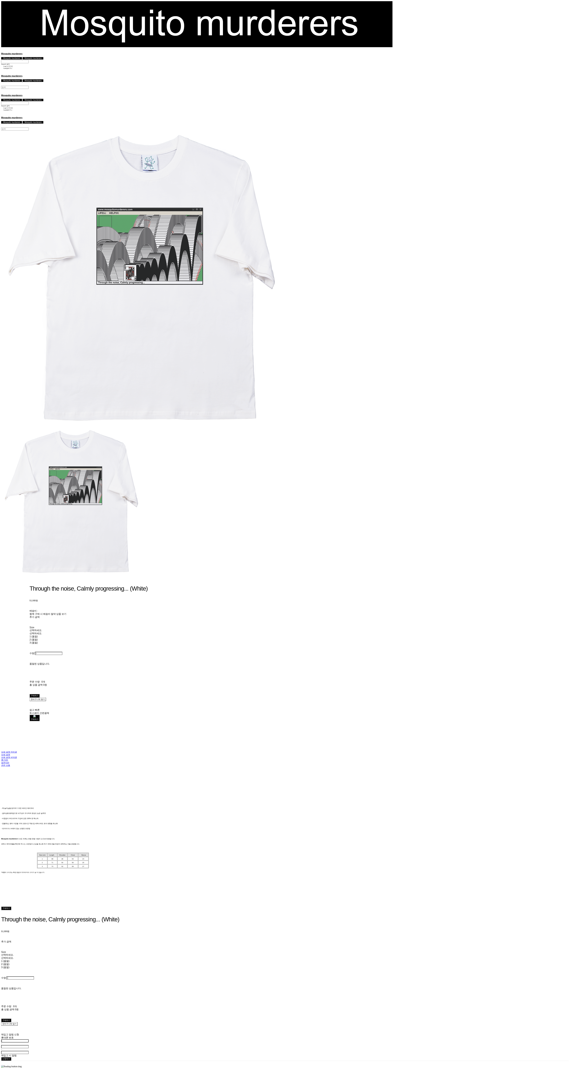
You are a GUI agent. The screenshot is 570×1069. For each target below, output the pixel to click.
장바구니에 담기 (9, 1024)
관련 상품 (5, 765)
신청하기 (6, 1059)
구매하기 (6, 908)
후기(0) (4, 760)
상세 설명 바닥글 (9, 757)
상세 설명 (5, 754)
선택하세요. (36, 630)
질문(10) (5, 762)
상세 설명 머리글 (9, 752)
